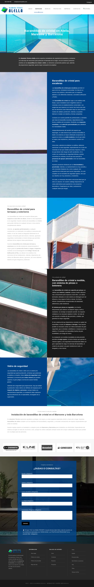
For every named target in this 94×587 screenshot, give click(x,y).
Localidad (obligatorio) (27, 500)
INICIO (30, 8)
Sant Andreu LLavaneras (77, 560)
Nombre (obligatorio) (27, 473)
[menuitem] (86, 10)
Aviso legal (33, 553)
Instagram (89, 2)
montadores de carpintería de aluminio (56, 58)
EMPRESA (67, 8)
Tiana (73, 568)
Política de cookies (35, 557)
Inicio (52, 553)
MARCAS (47, 8)
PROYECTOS (57, 8)
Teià (73, 564)
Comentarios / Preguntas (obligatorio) (31, 510)
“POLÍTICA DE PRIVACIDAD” (59, 532)
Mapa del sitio (34, 564)
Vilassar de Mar (75, 572)
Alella (73, 549)
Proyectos (53, 564)
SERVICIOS (38, 8)
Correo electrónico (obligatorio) (30, 491)
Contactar (53, 557)
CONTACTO (76, 8)
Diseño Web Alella (62, 583)
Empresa (53, 560)
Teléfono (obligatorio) (27, 482)
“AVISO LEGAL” (45, 532)
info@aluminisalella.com (20, 1)
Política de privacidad (36, 560)
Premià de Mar (75, 557)
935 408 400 (8, 1)
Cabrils (73, 553)
